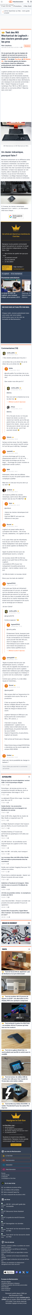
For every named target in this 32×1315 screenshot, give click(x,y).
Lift (7, 59)
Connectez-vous (18, 269)
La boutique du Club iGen (8, 1178)
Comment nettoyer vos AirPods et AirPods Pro (14, 1249)
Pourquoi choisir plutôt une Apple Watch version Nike (14, 1253)
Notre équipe (5, 1286)
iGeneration (9, 1165)
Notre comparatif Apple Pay (11, 1192)
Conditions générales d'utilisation (10, 1283)
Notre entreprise (5, 1288)
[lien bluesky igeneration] (27, 1272)
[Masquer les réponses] (2, 399)
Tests (4, 949)
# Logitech (5, 273)
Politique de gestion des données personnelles (14, 1285)
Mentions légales (6, 1281)
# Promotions (17, 6)
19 (20, 47)
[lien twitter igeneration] (23, 1272)
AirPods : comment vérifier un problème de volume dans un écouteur (15, 1246)
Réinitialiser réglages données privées (16, 1303)
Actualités (6, 777)
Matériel (27, 46)
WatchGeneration (11, 1169)
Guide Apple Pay (6, 1250)
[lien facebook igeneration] (20, 1272)
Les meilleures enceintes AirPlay (12, 1187)
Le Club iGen (9, 1155)
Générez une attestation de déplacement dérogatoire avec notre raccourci (12, 1263)
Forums (3, 1173)
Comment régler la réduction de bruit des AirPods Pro (15, 1260)
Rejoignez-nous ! (6, 268)
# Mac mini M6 (6, 6)
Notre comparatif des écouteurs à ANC (14, 1194)
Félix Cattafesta (6, 45)
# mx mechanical (16, 273)
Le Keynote (4, 1176)
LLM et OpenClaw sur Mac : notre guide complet (17, 12)
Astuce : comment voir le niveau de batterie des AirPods (14, 1256)
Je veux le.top (5, 1175)
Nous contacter (5, 1290)
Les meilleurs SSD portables (11, 1189)
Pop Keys (18, 59)
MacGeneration (10, 1160)
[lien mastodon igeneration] (17, 1272)
